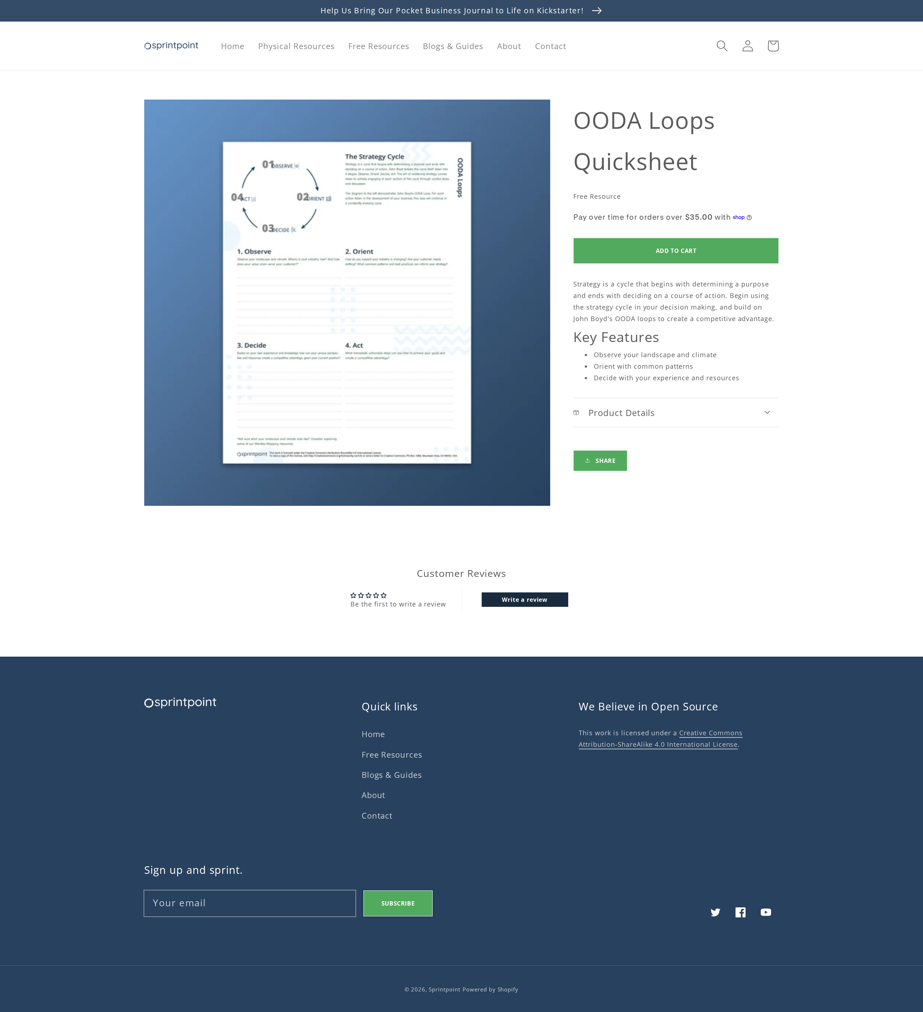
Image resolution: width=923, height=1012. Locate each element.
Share (605, 461)
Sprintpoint (444, 989)
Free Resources (392, 754)
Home (373, 734)
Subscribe (398, 903)
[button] (722, 45)
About (374, 795)
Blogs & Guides (392, 774)
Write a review (525, 600)
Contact (377, 815)
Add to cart (676, 251)
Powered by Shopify (490, 989)
